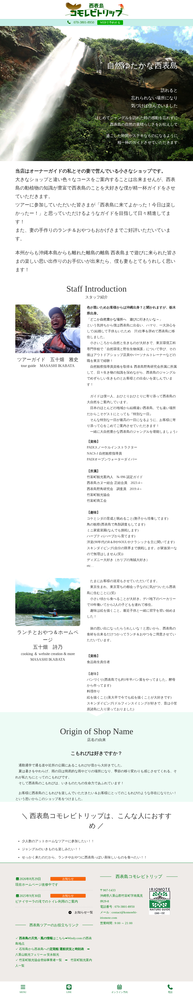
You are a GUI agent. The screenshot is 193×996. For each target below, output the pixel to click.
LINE (69, 992)
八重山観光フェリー (29, 954)
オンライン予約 (119, 992)
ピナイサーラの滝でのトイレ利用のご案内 (46, 901)
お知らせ (68, 878)
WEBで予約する (110, 22)
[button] (80, 912)
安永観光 (52, 954)
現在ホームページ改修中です (36, 884)
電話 (170, 992)
